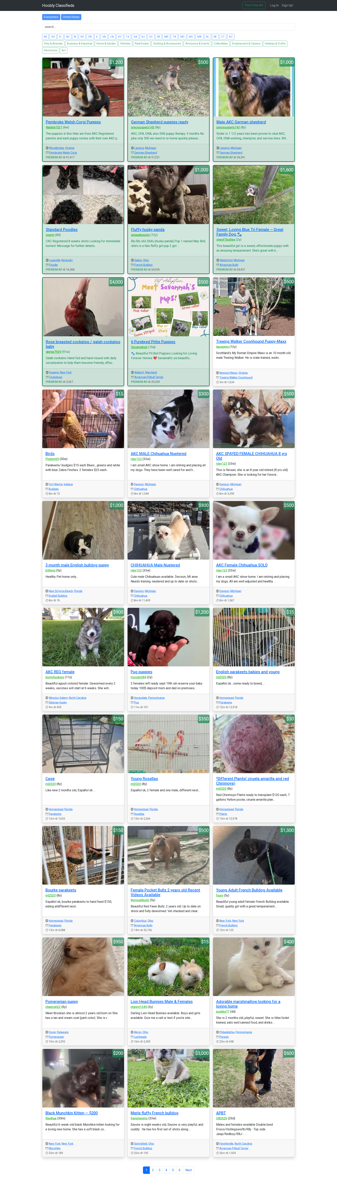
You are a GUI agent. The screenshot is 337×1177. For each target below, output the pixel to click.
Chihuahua (140, 489)
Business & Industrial (79, 43)
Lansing (139, 148)
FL (60, 36)
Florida (78, 591)
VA (104, 36)
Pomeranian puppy (61, 1001)
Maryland (151, 372)
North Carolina (77, 697)
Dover (52, 1032)
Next (188, 1170)
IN (75, 36)
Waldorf (139, 372)
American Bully (229, 264)
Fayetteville (226, 1143)
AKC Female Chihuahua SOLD (242, 565)
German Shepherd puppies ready (159, 122)
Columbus (140, 920)
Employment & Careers (246, 43)
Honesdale (140, 697)
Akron (137, 1032)
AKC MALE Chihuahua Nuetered (158, 453)
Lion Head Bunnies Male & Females (162, 1001)
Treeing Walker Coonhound (236, 377)
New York (66, 372)
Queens (54, 372)
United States (71, 17)
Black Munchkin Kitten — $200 (71, 1113)
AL (207, 36)
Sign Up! (287, 5)
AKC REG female (59, 672)
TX (127, 36)
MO (191, 36)
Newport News (228, 372)
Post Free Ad (254, 5)
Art (64, 50)
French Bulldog (143, 264)
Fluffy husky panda (148, 229)
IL (97, 36)
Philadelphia (226, 1032)
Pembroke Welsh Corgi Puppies (73, 122)
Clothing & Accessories (167, 43)
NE (215, 36)
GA (135, 36)
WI (158, 36)
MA (199, 36)
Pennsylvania (156, 697)
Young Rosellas (144, 778)
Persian (224, 1036)
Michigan (150, 148)
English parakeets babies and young (248, 672)
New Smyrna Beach (61, 591)
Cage (50, 778)
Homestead (226, 697)
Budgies (54, 489)
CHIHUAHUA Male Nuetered (155, 565)
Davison (139, 484)
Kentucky (67, 260)
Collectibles (221, 43)
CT (223, 36)
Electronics (50, 50)
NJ (143, 36)
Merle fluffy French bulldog (154, 1113)
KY (119, 36)
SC (151, 36)
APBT (221, 1113)
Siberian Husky (58, 702)
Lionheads (140, 1036)
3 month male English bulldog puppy (77, 565)
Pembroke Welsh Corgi (63, 152)
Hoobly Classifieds (58, 5)
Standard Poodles (62, 229)
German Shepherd (145, 152)
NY (82, 36)
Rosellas (139, 814)
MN (166, 36)
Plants (223, 814)
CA (112, 36)
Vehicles (125, 43)
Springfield (140, 1143)
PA (90, 36)
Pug (136, 702)
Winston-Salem (58, 697)
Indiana (68, 484)
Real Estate (142, 43)
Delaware (63, 1032)
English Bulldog (58, 595)
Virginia (69, 148)
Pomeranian (56, 1036)
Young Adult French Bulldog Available (249, 890)
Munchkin (55, 1148)
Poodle (53, 264)
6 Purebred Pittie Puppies (153, 341)
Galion (138, 260)
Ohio (146, 260)
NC (68, 36)
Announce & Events (197, 43)
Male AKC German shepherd (241, 122)
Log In (274, 5)
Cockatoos (55, 377)
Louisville (54, 260)
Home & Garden (106, 43)
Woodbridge (56, 148)
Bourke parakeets (60, 890)
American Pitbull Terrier (148, 377)
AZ (231, 36)
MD (182, 36)
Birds (50, 453)
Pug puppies (141, 672)
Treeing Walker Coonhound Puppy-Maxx (251, 341)
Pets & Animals (53, 43)
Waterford (226, 260)
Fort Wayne (56, 484)
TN (174, 36)
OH (53, 36)
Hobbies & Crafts (275, 43)
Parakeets (225, 702)
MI (45, 36)
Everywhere (51, 17)
